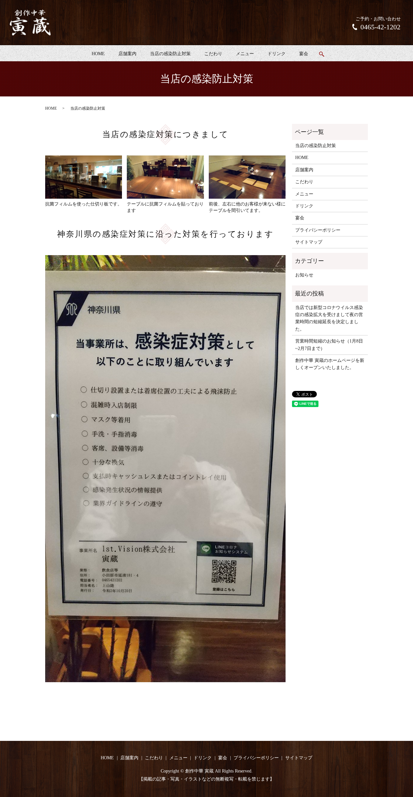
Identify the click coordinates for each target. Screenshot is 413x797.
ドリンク (276, 53)
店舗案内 (127, 53)
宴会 (303, 53)
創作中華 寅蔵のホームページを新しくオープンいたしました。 (329, 364)
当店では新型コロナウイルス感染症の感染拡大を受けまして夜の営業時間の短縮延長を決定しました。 (329, 318)
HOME (98, 53)
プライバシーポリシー (317, 230)
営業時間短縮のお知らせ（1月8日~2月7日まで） (329, 345)
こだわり (213, 53)
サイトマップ (308, 242)
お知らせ (304, 275)
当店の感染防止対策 (170, 53)
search (321, 54)
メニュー (245, 53)
